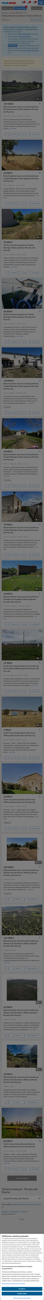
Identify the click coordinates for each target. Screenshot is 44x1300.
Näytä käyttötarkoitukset (22, 1298)
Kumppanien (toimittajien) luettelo (13, 1283)
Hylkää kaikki (22, 1293)
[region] (22, 1267)
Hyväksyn (22, 1289)
